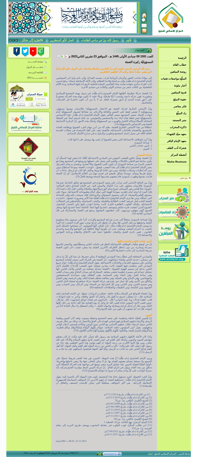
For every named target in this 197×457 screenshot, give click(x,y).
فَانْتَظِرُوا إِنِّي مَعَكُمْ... (35, 40)
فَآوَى (132, 40)
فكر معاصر (180, 106)
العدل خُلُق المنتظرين (66, 40)
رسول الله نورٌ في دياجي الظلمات (103, 40)
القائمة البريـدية (35, 72)
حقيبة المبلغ (179, 99)
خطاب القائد (179, 64)
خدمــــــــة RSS (35, 77)
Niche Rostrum (176, 161)
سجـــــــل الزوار (34, 67)
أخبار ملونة (180, 85)
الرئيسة (182, 57)
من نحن (183, 178)
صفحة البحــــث (35, 61)
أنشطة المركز (178, 154)
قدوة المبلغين (178, 92)
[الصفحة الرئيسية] (144, 17)
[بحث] (144, 22)
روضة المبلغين (178, 71)
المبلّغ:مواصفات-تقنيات (173, 78)
